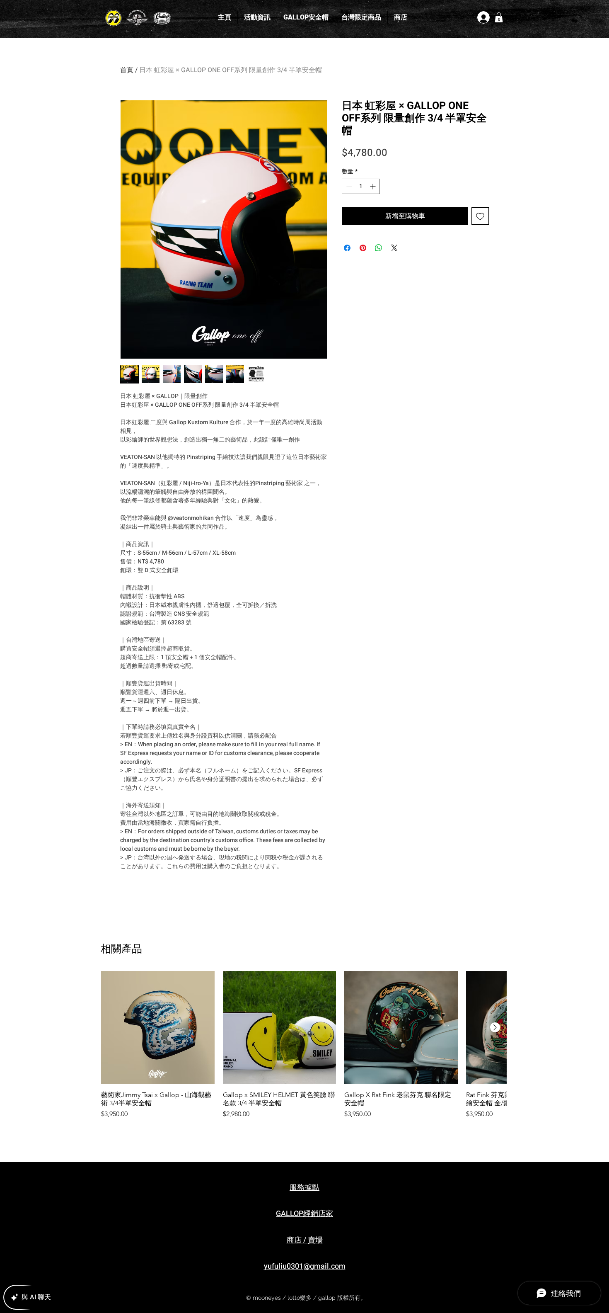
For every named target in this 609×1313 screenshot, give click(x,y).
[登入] (482, 17)
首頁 (126, 70)
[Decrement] (348, 186)
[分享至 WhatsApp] (379, 248)
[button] (499, 17)
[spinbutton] (360, 186)
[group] (304, 1049)
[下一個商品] (495, 1027)
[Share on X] (394, 248)
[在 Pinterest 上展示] (363, 248)
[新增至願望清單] (480, 216)
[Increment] (373, 186)
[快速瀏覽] (158, 1028)
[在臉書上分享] (347, 248)
